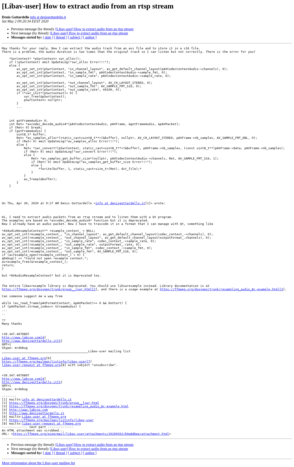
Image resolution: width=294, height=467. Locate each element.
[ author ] (89, 37)
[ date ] (48, 37)
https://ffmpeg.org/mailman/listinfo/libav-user (51, 420)
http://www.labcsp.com (28, 409)
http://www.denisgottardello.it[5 (31, 341)
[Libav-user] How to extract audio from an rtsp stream (94, 29)
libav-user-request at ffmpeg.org (31, 365)
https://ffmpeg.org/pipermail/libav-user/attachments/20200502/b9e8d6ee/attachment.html (91, 434)
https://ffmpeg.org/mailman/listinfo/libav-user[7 (46, 361)
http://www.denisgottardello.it (36, 413)
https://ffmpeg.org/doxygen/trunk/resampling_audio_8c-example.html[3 (221, 289)
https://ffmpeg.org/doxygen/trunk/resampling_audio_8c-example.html (69, 406)
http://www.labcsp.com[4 (23, 337)
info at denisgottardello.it (48, 17)
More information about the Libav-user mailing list (38, 463)
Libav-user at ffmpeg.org (24, 358)
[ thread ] (60, 37)
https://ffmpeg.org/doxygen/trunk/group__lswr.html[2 (49, 289)
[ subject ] (75, 37)
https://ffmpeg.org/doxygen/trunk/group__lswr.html (54, 403)
